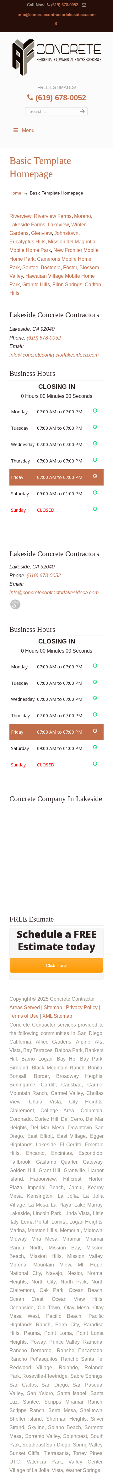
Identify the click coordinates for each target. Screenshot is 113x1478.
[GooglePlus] (15, 607)
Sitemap (53, 1007)
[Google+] (57, 24)
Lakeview (58, 224)
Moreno (82, 216)
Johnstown (66, 233)
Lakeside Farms (27, 224)
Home (15, 192)
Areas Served (24, 1007)
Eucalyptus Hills (27, 241)
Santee (30, 267)
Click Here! (56, 965)
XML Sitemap (57, 1016)
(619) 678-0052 (64, 5)
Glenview (41, 233)
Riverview (20, 216)
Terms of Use (24, 1016)
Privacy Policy (82, 1007)
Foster (70, 267)
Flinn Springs (67, 284)
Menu (28, 130)
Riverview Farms (53, 216)
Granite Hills (36, 284)
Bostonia (51, 267)
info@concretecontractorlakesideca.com (57, 14)
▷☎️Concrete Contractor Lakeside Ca (56, 57)
